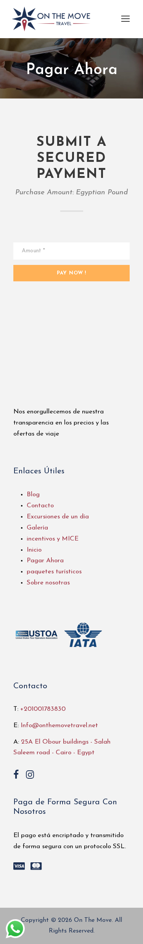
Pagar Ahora (45, 560)
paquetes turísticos (54, 571)
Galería (37, 527)
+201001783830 (43, 709)
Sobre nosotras (48, 582)
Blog (33, 494)
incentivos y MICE (53, 539)
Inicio (34, 550)
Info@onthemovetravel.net (59, 725)
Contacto (40, 505)
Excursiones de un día (58, 516)
